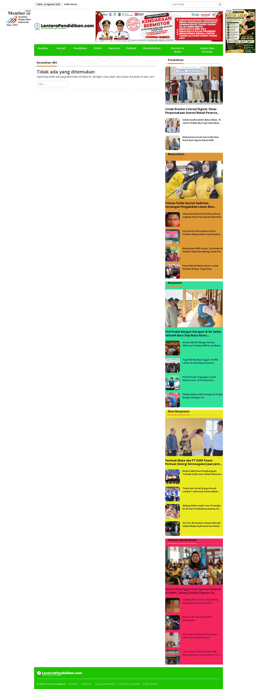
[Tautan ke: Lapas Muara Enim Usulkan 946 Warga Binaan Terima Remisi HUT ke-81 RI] (172, 657)
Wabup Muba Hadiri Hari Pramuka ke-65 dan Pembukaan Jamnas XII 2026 (202, 507)
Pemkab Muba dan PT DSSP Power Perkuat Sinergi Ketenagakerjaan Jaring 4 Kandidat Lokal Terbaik (193, 462)
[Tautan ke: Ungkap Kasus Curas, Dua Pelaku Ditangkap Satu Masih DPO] (172, 605)
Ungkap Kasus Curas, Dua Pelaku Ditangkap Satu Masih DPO (201, 601)
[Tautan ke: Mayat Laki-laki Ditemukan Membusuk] (172, 622)
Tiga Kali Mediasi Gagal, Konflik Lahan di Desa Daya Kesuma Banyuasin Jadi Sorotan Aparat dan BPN (202, 361)
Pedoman (86, 684)
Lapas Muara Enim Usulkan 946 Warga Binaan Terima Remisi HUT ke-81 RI (201, 653)
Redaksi (73, 684)
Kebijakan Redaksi (105, 684)
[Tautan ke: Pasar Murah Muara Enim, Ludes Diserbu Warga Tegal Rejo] (172, 271)
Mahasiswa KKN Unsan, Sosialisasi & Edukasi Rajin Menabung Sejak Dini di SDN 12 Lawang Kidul (203, 250)
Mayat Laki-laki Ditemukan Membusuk (197, 618)
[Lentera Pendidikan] (65, 26)
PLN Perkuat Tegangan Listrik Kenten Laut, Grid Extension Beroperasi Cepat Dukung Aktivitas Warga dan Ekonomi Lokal (202, 378)
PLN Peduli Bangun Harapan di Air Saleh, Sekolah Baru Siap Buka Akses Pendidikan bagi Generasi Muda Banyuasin (193, 333)
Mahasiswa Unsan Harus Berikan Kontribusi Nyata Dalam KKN (201, 138)
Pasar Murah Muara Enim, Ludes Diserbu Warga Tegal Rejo (200, 267)
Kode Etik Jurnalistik (129, 684)
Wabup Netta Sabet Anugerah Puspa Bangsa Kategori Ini (203, 396)
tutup (28, 10)
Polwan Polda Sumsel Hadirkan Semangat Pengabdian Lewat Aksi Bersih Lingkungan (189, 205)
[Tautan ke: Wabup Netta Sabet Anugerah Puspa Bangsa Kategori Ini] (172, 399)
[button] (220, 4)
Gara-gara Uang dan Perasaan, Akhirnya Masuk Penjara (200, 636)
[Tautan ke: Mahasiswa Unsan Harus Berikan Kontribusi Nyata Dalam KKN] (172, 142)
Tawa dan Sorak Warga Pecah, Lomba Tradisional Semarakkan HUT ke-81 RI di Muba (200, 490)
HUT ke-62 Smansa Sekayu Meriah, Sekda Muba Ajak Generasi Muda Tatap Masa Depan (202, 524)
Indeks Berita (150, 684)
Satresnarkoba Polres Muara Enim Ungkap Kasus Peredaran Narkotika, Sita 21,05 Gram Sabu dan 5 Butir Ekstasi (203, 215)
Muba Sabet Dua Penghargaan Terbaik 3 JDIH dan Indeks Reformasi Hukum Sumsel (203, 472)
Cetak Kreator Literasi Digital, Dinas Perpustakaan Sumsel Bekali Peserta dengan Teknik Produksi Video (191, 111)
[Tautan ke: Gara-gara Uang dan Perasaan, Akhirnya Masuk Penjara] (172, 639)
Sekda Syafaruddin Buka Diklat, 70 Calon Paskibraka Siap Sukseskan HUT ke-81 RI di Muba (202, 121)
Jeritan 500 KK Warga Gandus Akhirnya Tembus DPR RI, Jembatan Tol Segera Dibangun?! (202, 344)
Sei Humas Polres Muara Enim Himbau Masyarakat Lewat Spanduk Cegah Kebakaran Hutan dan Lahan (203, 232)
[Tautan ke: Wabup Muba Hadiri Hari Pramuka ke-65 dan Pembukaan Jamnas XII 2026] (172, 511)
